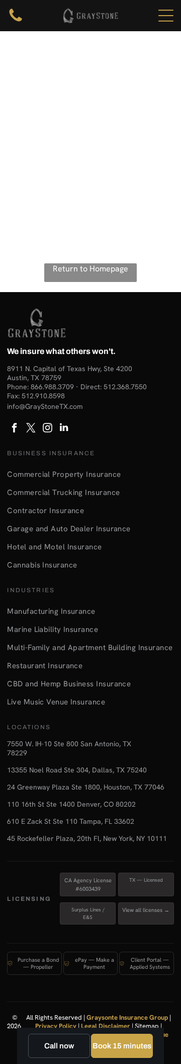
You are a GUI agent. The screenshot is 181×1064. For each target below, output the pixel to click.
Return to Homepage (90, 268)
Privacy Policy (55, 1026)
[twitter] (31, 428)
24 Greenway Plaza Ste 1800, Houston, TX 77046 (85, 787)
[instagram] (47, 428)
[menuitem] (90, 474)
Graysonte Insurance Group (127, 1017)
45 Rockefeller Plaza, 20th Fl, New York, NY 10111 (87, 838)
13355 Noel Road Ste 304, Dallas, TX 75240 (77, 769)
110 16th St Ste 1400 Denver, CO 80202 (71, 804)
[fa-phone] (16, 21)
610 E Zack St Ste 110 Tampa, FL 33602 (70, 821)
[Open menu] (165, 15)
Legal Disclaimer (105, 1026)
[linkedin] (64, 428)
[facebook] (14, 428)
